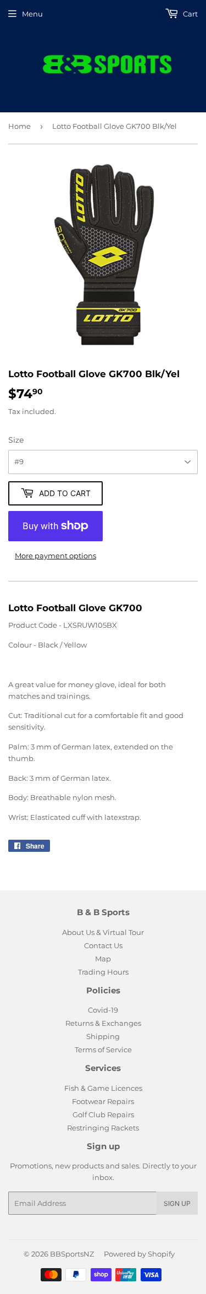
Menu (32, 13)
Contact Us (103, 945)
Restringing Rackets (103, 1127)
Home (19, 126)
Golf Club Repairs (103, 1114)
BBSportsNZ (72, 1253)
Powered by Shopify (139, 1253)
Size (16, 440)
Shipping (103, 1036)
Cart (189, 13)
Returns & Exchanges (103, 1023)
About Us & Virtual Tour (103, 932)
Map (103, 958)
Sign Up (177, 1203)
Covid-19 (103, 1009)
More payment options (55, 555)
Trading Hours (103, 971)
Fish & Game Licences (103, 1088)
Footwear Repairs (103, 1101)
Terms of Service (103, 1049)
